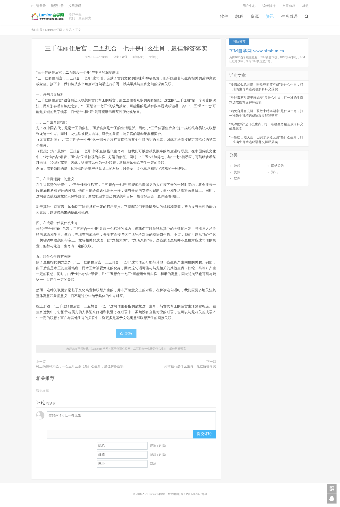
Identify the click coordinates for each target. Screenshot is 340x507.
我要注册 (57, 6)
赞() (128, 333)
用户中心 (249, 6)
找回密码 (74, 6)
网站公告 (277, 166)
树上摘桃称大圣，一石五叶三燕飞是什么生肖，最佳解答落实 (80, 366)
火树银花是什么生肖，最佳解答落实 (190, 366)
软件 (224, 16)
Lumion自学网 (47, 16)
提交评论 (204, 434)
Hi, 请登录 (38, 6)
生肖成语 (289, 16)
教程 (239, 16)
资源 (254, 16)
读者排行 (269, 6)
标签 (305, 6)
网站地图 (173, 494)
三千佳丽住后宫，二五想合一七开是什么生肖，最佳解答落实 (126, 48)
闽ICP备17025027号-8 (194, 494)
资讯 (270, 16)
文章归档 (288, 6)
